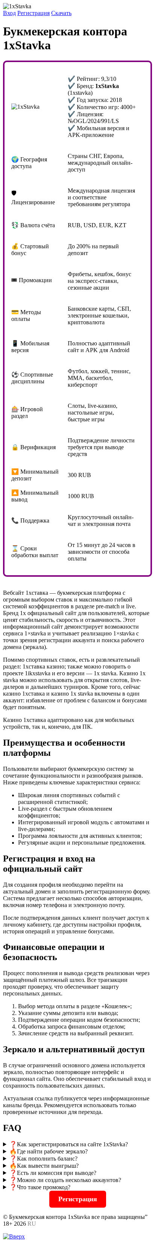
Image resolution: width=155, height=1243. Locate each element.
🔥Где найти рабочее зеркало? (48, 1151)
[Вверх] (14, 1236)
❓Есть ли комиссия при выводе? (52, 1173)
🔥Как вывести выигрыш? (44, 1165)
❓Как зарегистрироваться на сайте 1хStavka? (68, 1144)
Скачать (61, 13)
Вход (9, 13)
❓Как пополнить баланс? (43, 1158)
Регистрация (33, 13)
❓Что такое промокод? (39, 1187)
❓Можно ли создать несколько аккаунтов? (65, 1180)
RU (31, 1223)
